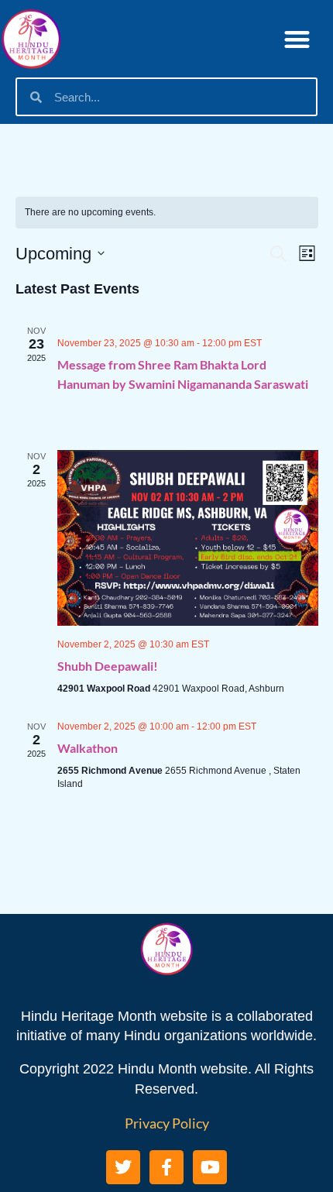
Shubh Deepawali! (107, 665)
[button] (297, 39)
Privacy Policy (167, 1123)
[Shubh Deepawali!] (187, 538)
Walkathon (87, 747)
